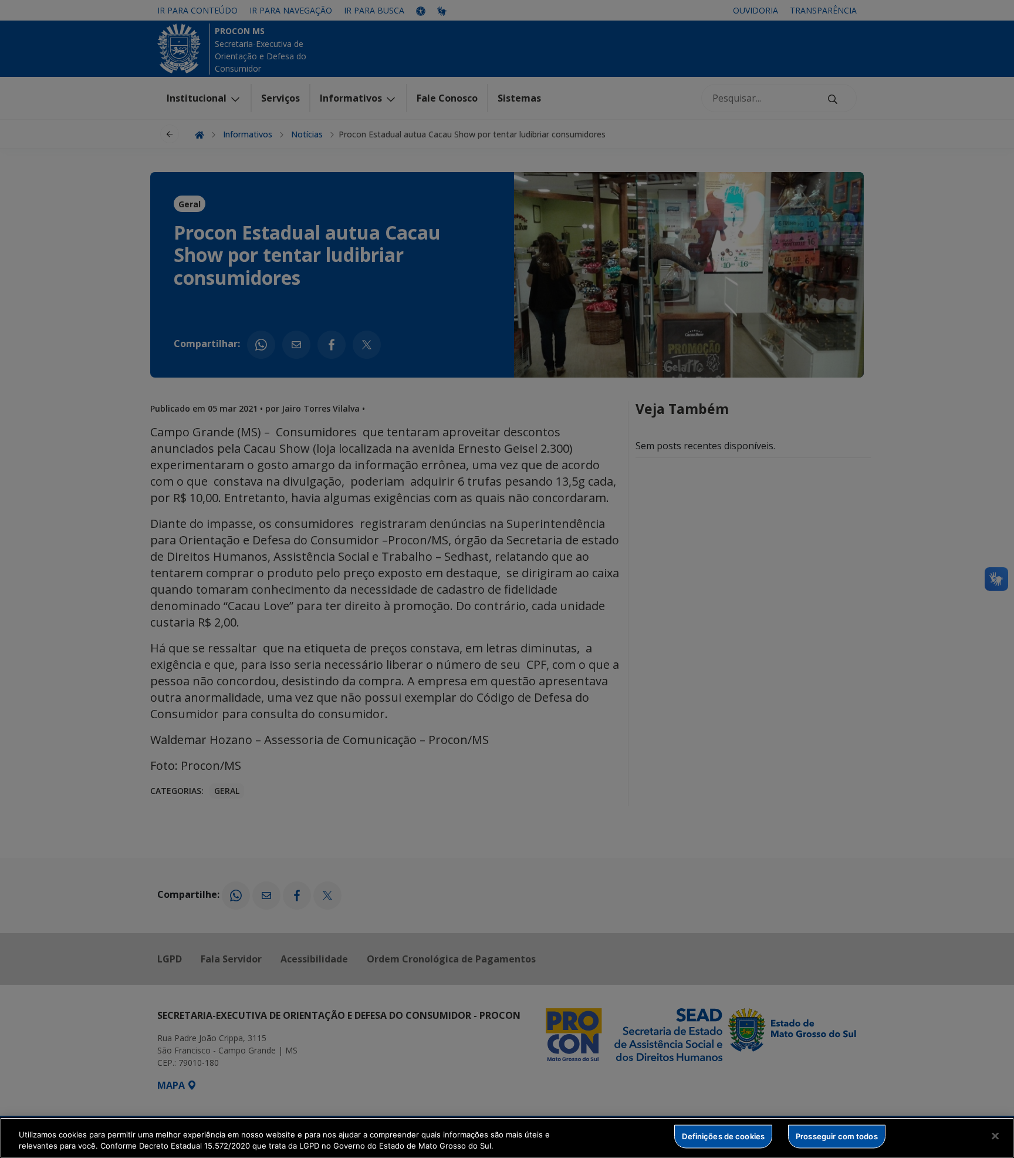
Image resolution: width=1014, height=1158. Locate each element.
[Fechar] (995, 1136)
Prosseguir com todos (837, 1136)
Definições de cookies (723, 1136)
